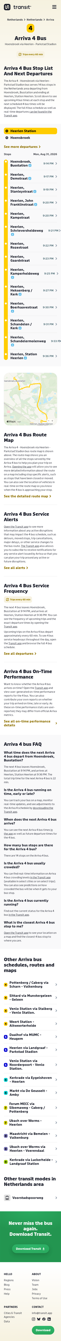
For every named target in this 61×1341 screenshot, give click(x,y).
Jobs (35, 1289)
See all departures (18, 654)
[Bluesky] (38, 1319)
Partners (11, 1307)
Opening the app (21, 466)
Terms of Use (39, 1298)
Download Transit (28, 1249)
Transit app (10, 626)
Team (35, 1284)
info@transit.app (42, 1313)
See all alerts (14, 568)
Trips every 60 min (33, 54)
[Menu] (54, 7)
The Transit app (30, 546)
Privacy (36, 1293)
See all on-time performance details (27, 723)
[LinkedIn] (49, 1319)
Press (7, 1289)
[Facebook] (44, 1319)
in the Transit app (40, 877)
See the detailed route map (26, 496)
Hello (8, 1274)
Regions (9, 1280)
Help (6, 1293)
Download (43, 1330)
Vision (35, 1280)
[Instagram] (33, 1319)
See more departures (21, 147)
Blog (6, 1284)
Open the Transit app (16, 526)
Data (7, 1321)
